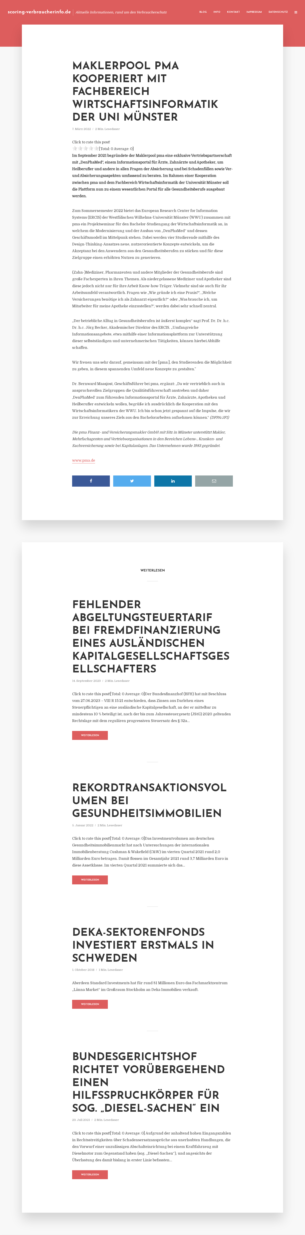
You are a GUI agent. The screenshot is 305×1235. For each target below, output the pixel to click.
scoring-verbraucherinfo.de (39, 12)
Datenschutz (278, 12)
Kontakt (233, 12)
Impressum (254, 12)
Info (216, 12)
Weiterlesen (90, 735)
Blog (203, 12)
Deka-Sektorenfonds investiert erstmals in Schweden (143, 946)
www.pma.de (83, 460)
